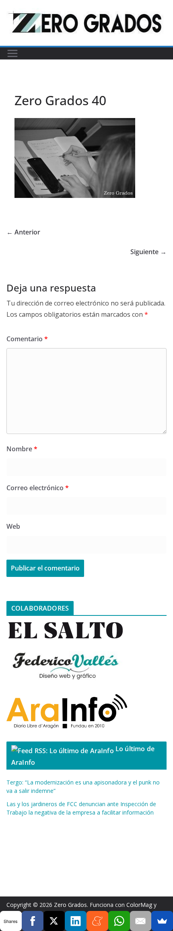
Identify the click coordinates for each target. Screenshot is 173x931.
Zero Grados (70, 905)
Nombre (21, 448)
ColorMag (139, 905)
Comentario (27, 338)
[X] (54, 921)
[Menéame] (97, 921)
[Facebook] (32, 921)
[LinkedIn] (75, 921)
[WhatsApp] (119, 921)
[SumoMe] (162, 921)
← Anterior (23, 232)
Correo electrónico (37, 487)
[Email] (141, 921)
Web (13, 526)
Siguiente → (148, 251)
